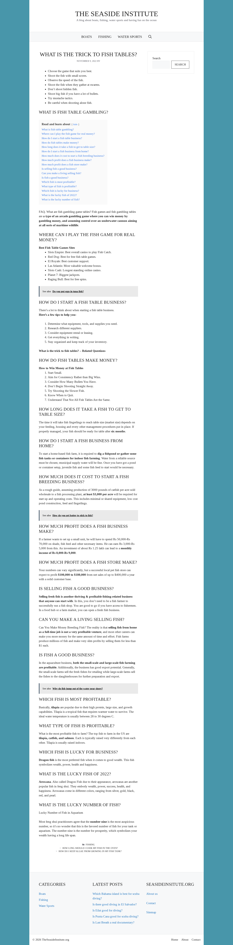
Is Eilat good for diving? (107, 910)
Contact (151, 903)
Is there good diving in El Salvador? (115, 904)
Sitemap (151, 912)
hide (75, 124)
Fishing (104, 37)
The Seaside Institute (116, 14)
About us (152, 893)
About (184, 939)
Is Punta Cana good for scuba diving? (115, 916)
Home (174, 939)
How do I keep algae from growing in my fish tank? (90, 851)
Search (156, 58)
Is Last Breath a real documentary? (113, 922)
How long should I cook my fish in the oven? (90, 848)
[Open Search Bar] (150, 37)
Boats (86, 37)
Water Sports (130, 37)
